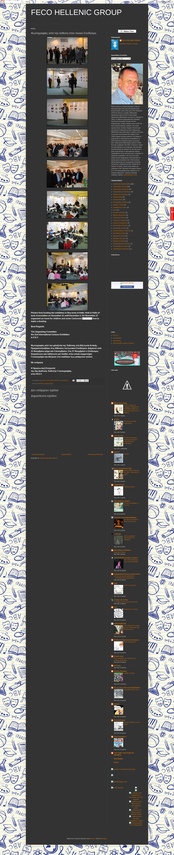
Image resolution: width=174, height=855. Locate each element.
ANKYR (116, 452)
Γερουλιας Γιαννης (119, 218)
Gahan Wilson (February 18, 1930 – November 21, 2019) (132, 472)
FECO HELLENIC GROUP (76, 12)
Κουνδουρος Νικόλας (120, 225)
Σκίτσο (116, 762)
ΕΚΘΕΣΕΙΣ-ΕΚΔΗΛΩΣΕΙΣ (45, 383)
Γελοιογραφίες (118, 199)
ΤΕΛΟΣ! (126, 454)
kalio (115, 583)
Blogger (104, 838)
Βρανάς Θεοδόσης (119, 215)
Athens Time (128, 31)
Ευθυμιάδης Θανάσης (120, 202)
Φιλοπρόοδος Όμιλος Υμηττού (123, 343)
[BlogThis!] (80, 380)
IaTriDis (116, 419)
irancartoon (117, 341)
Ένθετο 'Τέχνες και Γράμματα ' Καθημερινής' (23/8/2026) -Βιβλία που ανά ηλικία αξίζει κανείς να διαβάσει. (132, 408)
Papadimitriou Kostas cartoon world (127, 574)
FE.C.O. (115, 335)
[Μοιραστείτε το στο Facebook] (85, 380)
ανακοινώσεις (117, 197)
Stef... (116, 607)
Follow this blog (127, 286)
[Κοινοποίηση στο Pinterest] (87, 380)
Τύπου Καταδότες (120, 737)
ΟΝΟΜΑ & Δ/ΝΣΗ (129, 487)
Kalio (115, 210)
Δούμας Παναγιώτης (120, 223)
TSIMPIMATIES (119, 485)
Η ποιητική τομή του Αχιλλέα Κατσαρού (126, 602)
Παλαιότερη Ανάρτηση (95, 454)
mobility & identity (129, 673)
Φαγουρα (117, 666)
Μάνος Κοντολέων (120, 403)
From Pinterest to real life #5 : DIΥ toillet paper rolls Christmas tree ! (131, 627)
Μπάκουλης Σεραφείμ (120, 194)
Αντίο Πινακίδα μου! (130, 642)
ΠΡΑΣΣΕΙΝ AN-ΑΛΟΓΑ (122, 501)
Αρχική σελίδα (66, 454)
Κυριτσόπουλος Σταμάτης (122, 231)
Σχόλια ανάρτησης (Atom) (48, 458)
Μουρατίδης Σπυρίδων (121, 189)
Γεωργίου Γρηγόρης (120, 220)
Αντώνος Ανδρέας (119, 212)
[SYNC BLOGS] (117, 788)
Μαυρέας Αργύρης (119, 238)
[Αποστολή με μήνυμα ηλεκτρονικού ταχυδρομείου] (77, 380)
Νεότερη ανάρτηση (38, 454)
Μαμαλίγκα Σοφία (119, 236)
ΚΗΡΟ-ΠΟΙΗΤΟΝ (120, 624)
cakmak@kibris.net (129, 175)
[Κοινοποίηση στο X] (82, 380)
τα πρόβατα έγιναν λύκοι (131, 689)
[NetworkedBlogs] (127, 283)
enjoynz (92, 838)
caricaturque (118, 436)
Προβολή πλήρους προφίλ (129, 44)
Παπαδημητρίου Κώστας (121, 244)
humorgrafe (117, 338)
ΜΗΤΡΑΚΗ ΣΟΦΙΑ (119, 233)
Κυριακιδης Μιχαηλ (119, 228)
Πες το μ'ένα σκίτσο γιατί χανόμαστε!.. (127, 688)
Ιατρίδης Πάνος (118, 205)
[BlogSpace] (112, 776)
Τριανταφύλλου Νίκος (120, 246)
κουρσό (116, 704)
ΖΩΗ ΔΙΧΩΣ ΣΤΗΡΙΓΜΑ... (122, 550)
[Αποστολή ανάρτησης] (73, 380)
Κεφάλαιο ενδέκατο (120, 552)
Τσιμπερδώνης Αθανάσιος (122, 192)
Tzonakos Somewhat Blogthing (125, 517)
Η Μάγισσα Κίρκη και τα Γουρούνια (126, 640)
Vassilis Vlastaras (120, 671)
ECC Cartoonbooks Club (123, 468)
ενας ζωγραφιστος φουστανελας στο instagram (129, 537)
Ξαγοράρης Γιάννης (120, 186)
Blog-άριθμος (118, 759)
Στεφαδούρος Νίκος (120, 207)
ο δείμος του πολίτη (121, 600)
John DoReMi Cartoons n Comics (126, 558)
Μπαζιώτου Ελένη (119, 241)
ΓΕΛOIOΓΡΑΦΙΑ (119, 720)
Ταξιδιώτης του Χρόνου (131, 609)
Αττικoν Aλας (118, 656)
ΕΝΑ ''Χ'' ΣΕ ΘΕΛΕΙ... (130, 585)
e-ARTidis (117, 534)
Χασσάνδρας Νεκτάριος (121, 249)
